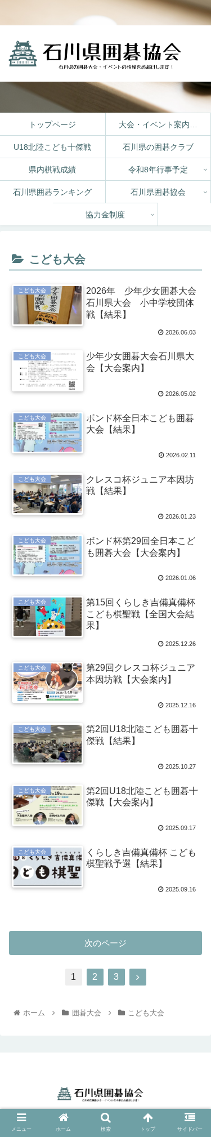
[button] (189, 1120)
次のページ (105, 943)
